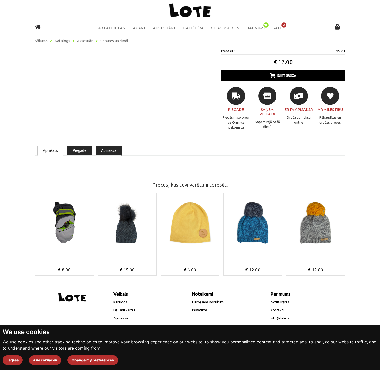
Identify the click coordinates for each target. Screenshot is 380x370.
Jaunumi (256, 28)
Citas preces (225, 28)
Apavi (139, 28)
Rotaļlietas (111, 28)
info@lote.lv (280, 318)
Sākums (41, 41)
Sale (278, 28)
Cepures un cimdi (114, 41)
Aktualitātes (280, 302)
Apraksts (50, 150)
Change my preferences (93, 360)
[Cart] (337, 27)
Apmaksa (108, 150)
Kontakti (277, 310)
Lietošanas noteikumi (208, 302)
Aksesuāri (164, 28)
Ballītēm (193, 28)
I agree (13, 360)
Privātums (200, 310)
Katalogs (62, 41)
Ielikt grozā (286, 75)
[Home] (38, 27)
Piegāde (79, 150)
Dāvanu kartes (124, 310)
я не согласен (45, 360)
